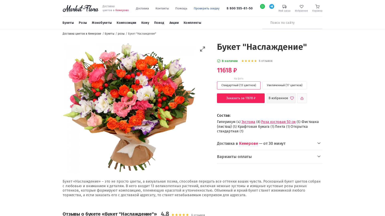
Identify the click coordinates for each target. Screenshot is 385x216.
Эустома (248, 122)
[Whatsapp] (262, 6)
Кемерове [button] (248, 143)
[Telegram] (271, 6)
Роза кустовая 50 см (278, 122)
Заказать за (244, 98)
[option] (129, 108)
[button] (202, 49)
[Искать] (264, 23)
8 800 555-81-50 (240, 8)
